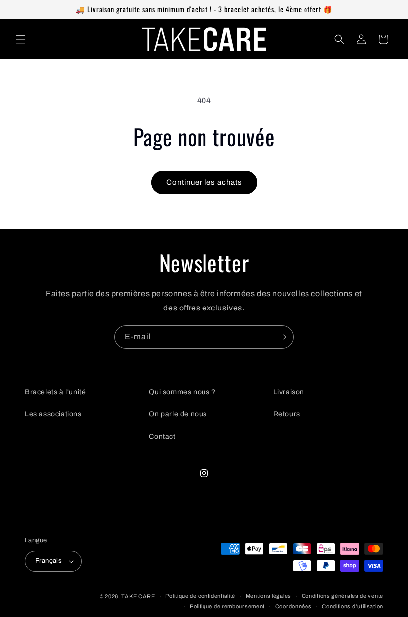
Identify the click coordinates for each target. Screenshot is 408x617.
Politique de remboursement (227, 606)
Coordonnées (293, 606)
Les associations (53, 414)
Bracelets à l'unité (55, 392)
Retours (286, 414)
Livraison (288, 392)
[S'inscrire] (282, 337)
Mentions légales (268, 596)
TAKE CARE (138, 596)
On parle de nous (178, 414)
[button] (21, 39)
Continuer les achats (204, 182)
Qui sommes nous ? (182, 392)
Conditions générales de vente (342, 596)
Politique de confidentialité (200, 596)
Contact (162, 436)
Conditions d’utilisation (352, 606)
